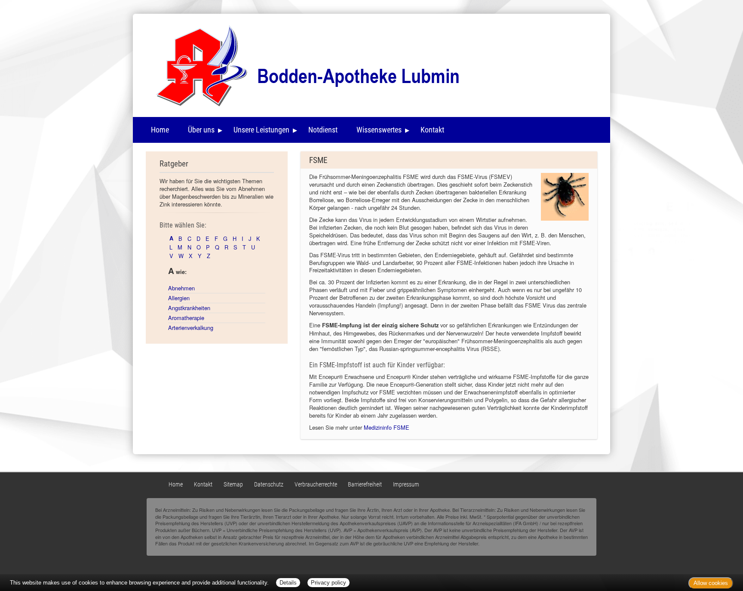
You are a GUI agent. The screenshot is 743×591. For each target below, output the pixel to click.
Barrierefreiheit (365, 484)
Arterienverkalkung (190, 327)
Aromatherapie (186, 318)
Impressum (406, 484)
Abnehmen (181, 288)
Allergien (179, 298)
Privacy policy (328, 582)
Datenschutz (268, 484)
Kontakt (432, 129)
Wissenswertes (379, 129)
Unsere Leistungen (261, 129)
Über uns (201, 129)
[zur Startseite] (301, 64)
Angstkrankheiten (189, 308)
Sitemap (233, 484)
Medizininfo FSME (386, 427)
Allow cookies (711, 583)
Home (160, 129)
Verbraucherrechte (316, 484)
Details (288, 582)
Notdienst (323, 129)
